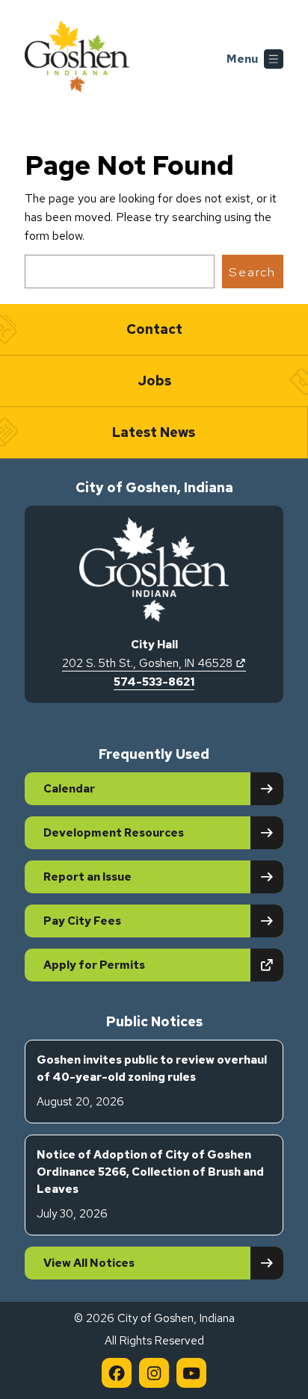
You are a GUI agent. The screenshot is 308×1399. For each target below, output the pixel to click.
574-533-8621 (154, 681)
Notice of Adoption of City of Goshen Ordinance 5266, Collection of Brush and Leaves (150, 1184)
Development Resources (113, 832)
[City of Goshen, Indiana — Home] (77, 59)
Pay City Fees (82, 920)
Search (252, 272)
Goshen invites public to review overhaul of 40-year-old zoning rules (152, 1081)
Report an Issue (87, 876)
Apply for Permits (146, 965)
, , (154, 663)
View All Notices (89, 1263)
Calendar (69, 788)
